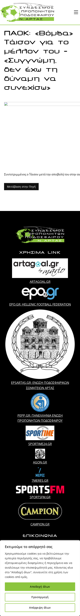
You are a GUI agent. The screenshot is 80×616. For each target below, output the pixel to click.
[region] (40, 578)
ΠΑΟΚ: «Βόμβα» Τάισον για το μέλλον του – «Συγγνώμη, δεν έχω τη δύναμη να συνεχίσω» (38, 60)
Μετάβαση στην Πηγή (21, 186)
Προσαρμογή (40, 597)
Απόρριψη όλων (40, 607)
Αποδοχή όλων (40, 586)
